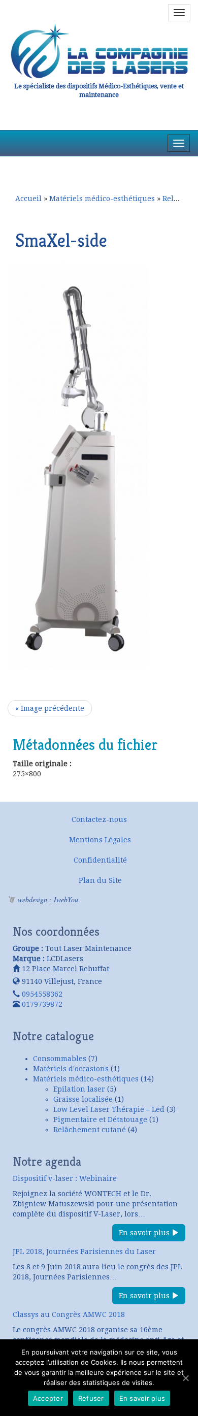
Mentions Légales (100, 840)
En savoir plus (145, 1233)
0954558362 (42, 994)
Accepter (48, 1398)
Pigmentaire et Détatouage (100, 1119)
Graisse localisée (83, 1099)
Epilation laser (79, 1089)
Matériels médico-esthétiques (102, 198)
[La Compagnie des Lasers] (99, 51)
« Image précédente (49, 708)
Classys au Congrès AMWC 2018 (69, 1314)
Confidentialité (100, 860)
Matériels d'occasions (71, 1069)
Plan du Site (100, 880)
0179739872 (42, 1004)
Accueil (28, 198)
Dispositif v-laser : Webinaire (65, 1178)
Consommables (59, 1059)
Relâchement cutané (89, 1130)
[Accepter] (185, 1378)
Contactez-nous (99, 819)
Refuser (91, 1398)
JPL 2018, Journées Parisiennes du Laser (84, 1251)
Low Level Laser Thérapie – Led (108, 1109)
